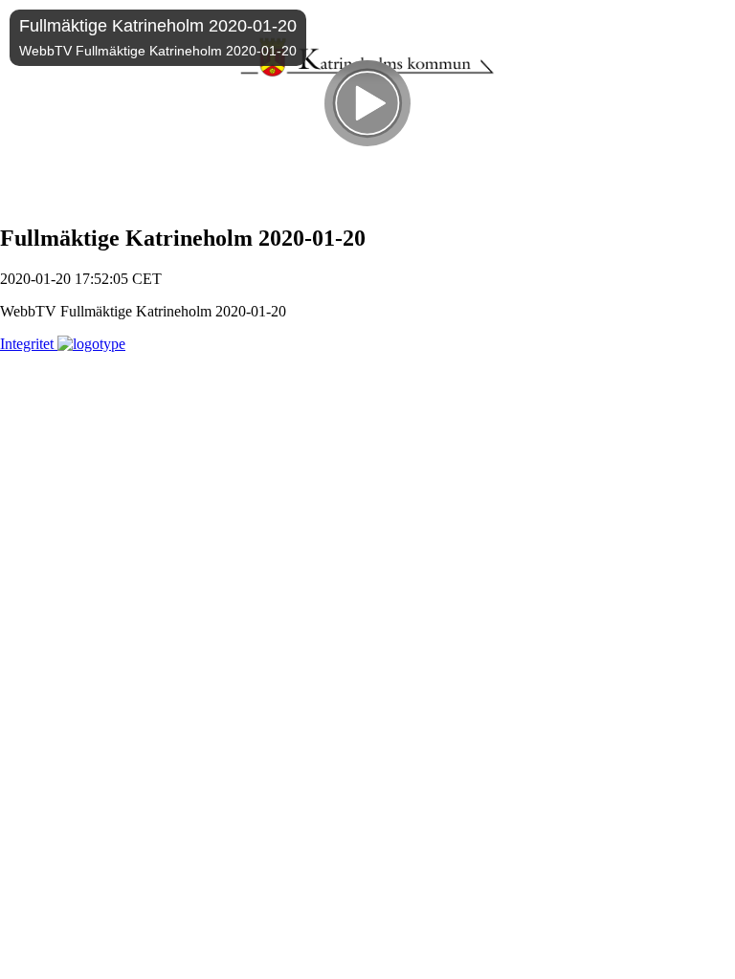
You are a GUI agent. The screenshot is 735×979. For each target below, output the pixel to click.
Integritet (28, 344)
